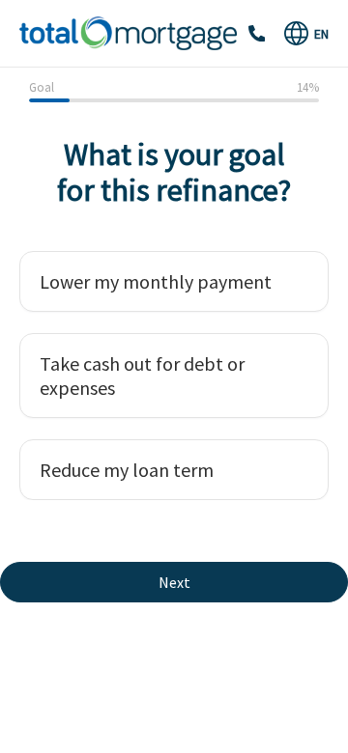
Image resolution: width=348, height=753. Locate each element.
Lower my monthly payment (156, 281)
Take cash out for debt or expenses (142, 375)
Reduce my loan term (127, 470)
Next (174, 582)
